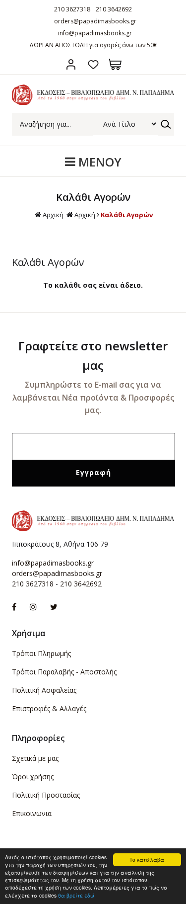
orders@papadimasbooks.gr (95, 21)
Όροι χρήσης (33, 776)
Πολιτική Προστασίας (46, 795)
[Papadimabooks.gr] (93, 102)
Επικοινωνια (32, 813)
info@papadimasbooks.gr (95, 33)
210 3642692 (114, 9)
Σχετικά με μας (35, 758)
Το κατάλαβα (146, 859)
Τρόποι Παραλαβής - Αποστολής (64, 671)
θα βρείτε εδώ (76, 895)
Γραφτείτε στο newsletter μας (93, 355)
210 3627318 (72, 9)
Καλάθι (115, 64)
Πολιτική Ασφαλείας (44, 690)
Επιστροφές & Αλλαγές (49, 708)
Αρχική (53, 214)
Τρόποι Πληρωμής (41, 653)
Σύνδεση (70, 64)
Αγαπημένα (93, 64)
